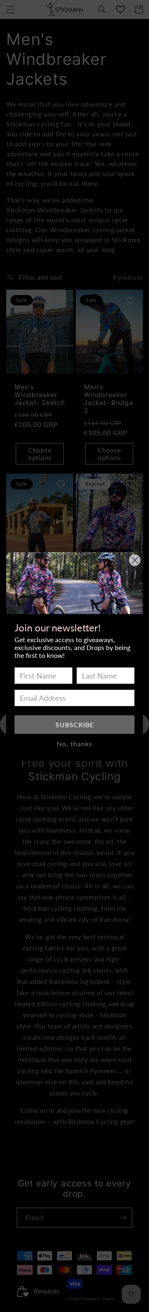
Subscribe (74, 725)
